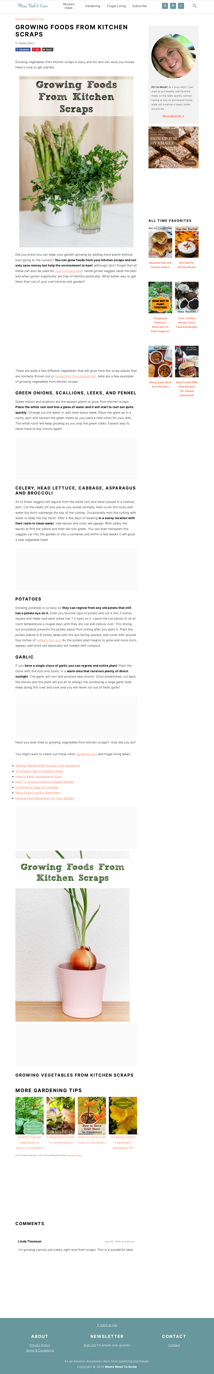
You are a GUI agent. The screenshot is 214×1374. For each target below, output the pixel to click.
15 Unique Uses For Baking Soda (39, 771)
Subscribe (139, 6)
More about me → (174, 116)
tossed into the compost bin (75, 376)
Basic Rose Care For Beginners (37, 792)
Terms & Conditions (40, 1350)
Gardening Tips (34, 18)
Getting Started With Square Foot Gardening (47, 765)
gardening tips (86, 754)
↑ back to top (107, 1325)
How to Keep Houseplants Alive (38, 776)
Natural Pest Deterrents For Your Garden (44, 798)
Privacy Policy (40, 1345)
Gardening (92, 6)
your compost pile (68, 271)
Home (18, 18)
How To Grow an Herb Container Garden (44, 782)
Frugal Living (116, 6)
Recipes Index (69, 6)
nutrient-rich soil (49, 640)
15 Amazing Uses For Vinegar (36, 787)
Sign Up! (90, 1345)
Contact (174, 1345)
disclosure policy (74, 1155)
